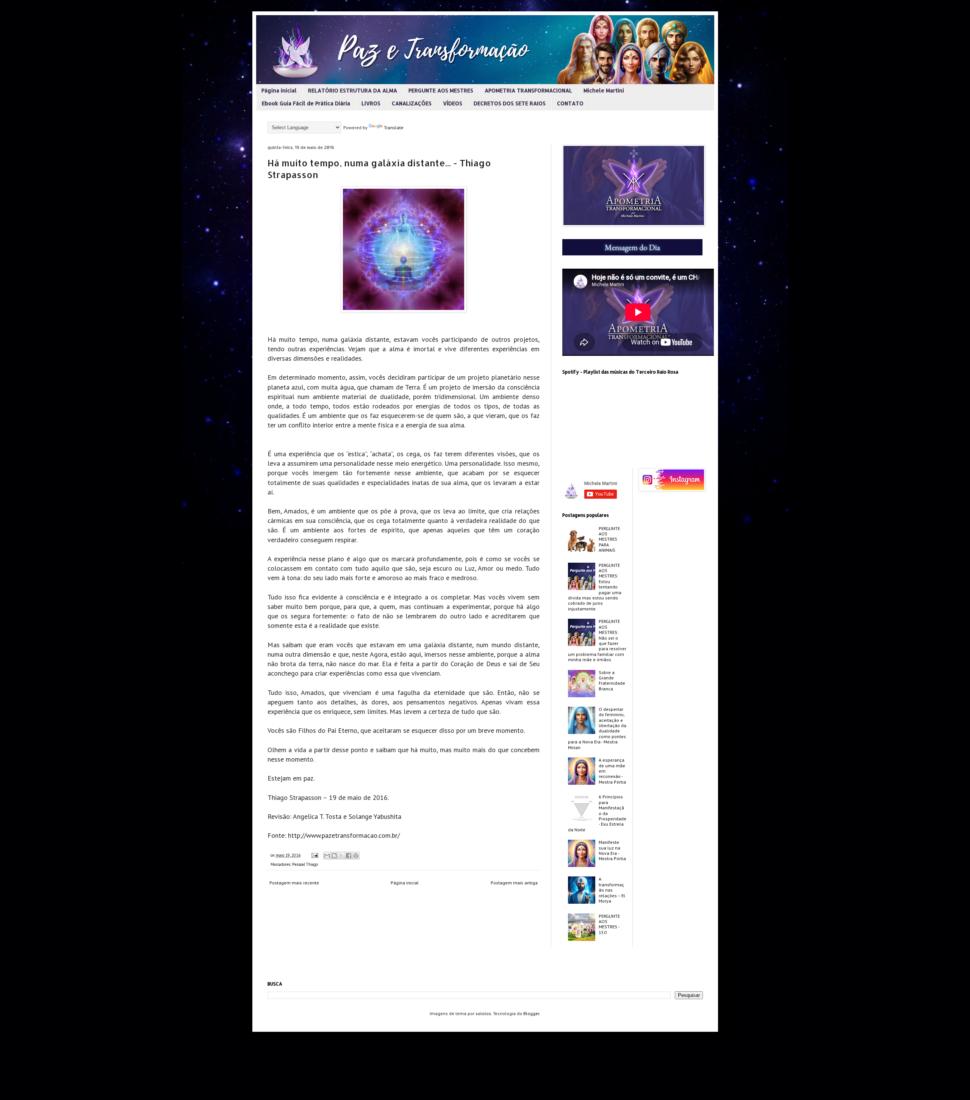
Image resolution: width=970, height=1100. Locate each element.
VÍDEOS (452, 103)
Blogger (531, 1013)
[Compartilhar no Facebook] (348, 855)
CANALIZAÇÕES (412, 103)
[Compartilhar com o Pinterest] (356, 855)
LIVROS (370, 103)
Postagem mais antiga (514, 883)
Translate (394, 127)
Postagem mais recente (294, 883)
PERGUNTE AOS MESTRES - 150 (609, 924)
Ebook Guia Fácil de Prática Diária (306, 103)
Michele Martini (604, 90)
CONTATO (570, 103)
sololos (483, 1013)
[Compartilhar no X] (341, 855)
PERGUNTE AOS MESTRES (440, 90)
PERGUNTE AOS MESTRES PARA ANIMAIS (609, 539)
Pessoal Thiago (305, 864)
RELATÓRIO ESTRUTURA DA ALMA (352, 90)
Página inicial (279, 90)
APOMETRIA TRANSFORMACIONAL (528, 90)
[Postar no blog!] (334, 855)
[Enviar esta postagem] (314, 855)
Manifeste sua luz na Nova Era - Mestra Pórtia (612, 850)
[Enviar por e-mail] (327, 855)
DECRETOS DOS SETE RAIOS (510, 103)
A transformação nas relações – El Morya (612, 890)
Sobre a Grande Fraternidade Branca (612, 681)
